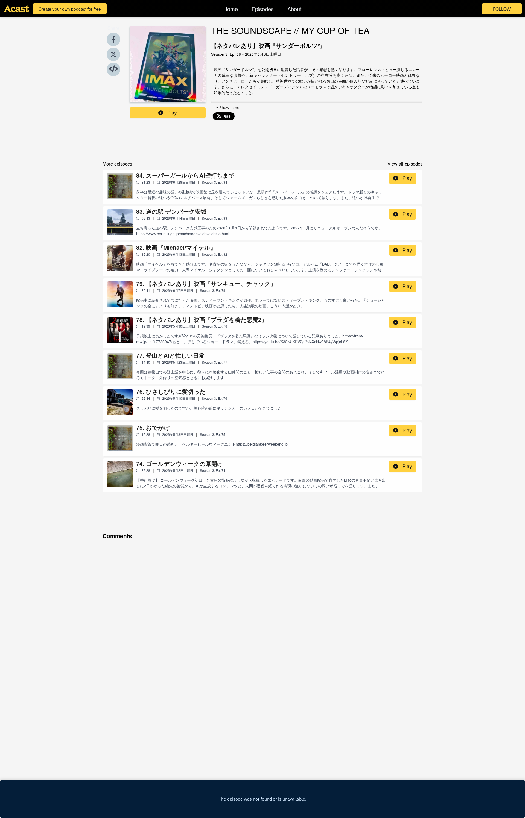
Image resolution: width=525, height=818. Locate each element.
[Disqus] (262, 610)
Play (172, 113)
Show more (229, 107)
